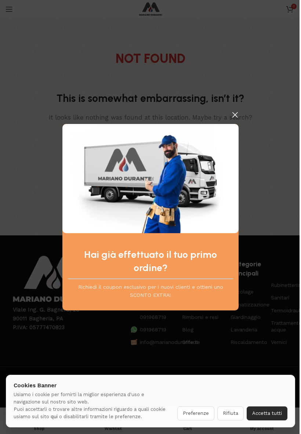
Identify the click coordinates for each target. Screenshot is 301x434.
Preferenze (196, 413)
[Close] (235, 115)
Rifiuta (230, 413)
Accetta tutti (267, 413)
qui (54, 416)
